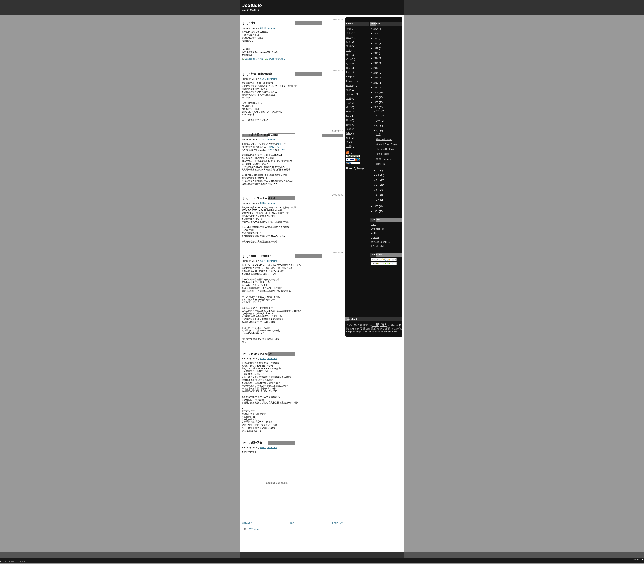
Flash (282, 149)
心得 (348, 63)
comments (272, 28)
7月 (378, 170)
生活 (348, 29)
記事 (348, 42)
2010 (375, 87)
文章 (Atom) (254, 529)
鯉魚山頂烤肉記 (261, 256)
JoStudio (252, 5)
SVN (348, 116)
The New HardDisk (263, 198)
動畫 (348, 138)
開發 (348, 68)
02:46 (263, 261)
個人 (348, 33)
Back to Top (638, 559)
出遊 (348, 50)
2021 (375, 38)
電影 (348, 90)
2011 (375, 83)
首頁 (292, 522)
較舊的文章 (337, 522)
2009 (375, 92)
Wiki (348, 133)
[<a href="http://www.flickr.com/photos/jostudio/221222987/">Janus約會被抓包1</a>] (252, 59)
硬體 (348, 120)
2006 (375, 107)
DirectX (270, 149)
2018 (375, 53)
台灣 (348, 146)
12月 (378, 111)
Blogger (350, 76)
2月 (378, 195)
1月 (378, 200)
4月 (378, 185)
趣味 (348, 124)
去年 (279, 144)
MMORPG (274, 147)
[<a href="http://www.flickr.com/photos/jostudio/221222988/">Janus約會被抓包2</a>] (275, 59)
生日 (254, 23)
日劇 (348, 98)
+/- (245, 23)
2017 (375, 58)
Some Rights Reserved (23, 562)
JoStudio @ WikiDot (380, 242)
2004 (375, 211)
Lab (348, 72)
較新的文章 (246, 522)
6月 (378, 175)
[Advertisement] (302, 539)
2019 (375, 48)
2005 (375, 206)
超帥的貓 (256, 442)
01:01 (263, 79)
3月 (378, 190)
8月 (378, 130)
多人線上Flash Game (264, 134)
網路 (348, 55)
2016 (375, 63)
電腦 (348, 46)
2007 (375, 102)
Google (349, 81)
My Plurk (375, 237)
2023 (375, 33)
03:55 (263, 203)
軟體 (348, 59)
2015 (375, 68)
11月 (378, 116)
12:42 (263, 139)
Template (350, 94)
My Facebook (377, 229)
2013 (375, 77)
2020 (375, 43)
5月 (378, 180)
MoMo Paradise (261, 353)
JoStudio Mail (377, 246)
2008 (375, 97)
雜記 (348, 37)
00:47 (263, 447)
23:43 (263, 28)
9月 (378, 125)
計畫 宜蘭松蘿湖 (261, 74)
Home (373, 224)
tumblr (374, 233)
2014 (375, 73)
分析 (348, 103)
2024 (375, 29)
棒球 (348, 107)
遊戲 (348, 129)
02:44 (263, 358)
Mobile (349, 85)
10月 (378, 121)
